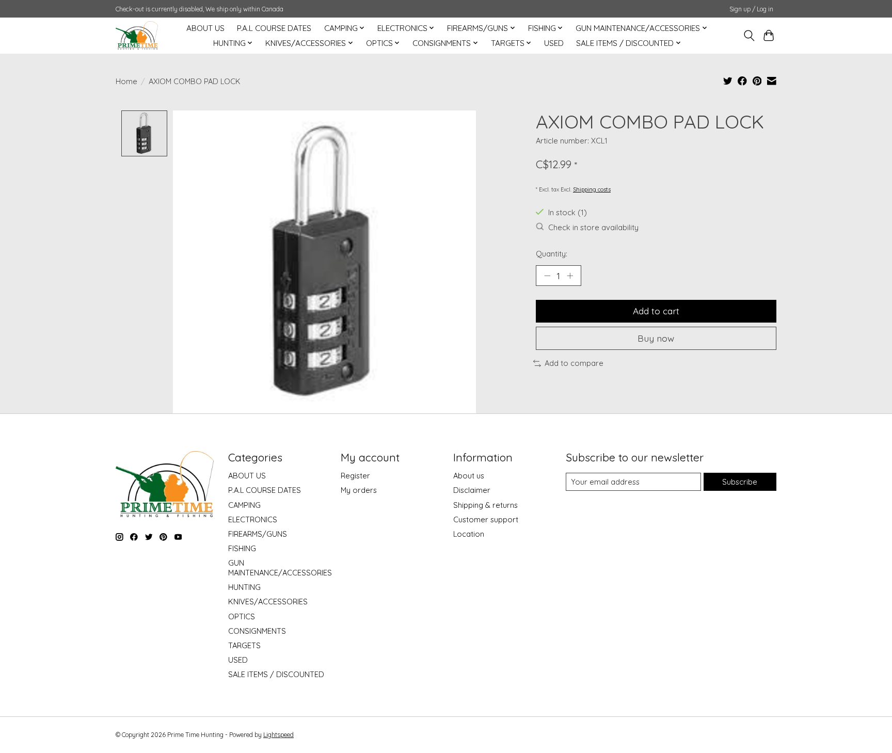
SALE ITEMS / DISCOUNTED (276, 674)
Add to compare (574, 363)
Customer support (485, 519)
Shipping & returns (485, 505)
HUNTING (244, 587)
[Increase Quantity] (570, 275)
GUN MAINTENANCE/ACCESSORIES (280, 568)
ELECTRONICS (252, 519)
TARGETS (244, 645)
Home (126, 81)
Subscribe (739, 482)
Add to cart (656, 310)
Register (355, 475)
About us (468, 475)
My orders (359, 490)
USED (554, 43)
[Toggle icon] (748, 35)
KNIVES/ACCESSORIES (268, 601)
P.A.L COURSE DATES (274, 28)
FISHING (242, 548)
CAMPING (244, 505)
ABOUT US (205, 28)
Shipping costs (592, 189)
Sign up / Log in (751, 9)
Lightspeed (278, 735)
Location (468, 534)
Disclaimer (471, 490)
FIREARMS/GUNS (257, 534)
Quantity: (551, 254)
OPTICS (241, 616)
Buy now (656, 338)
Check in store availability (593, 227)
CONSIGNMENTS (257, 631)
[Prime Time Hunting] (137, 35)
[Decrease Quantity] (547, 275)
